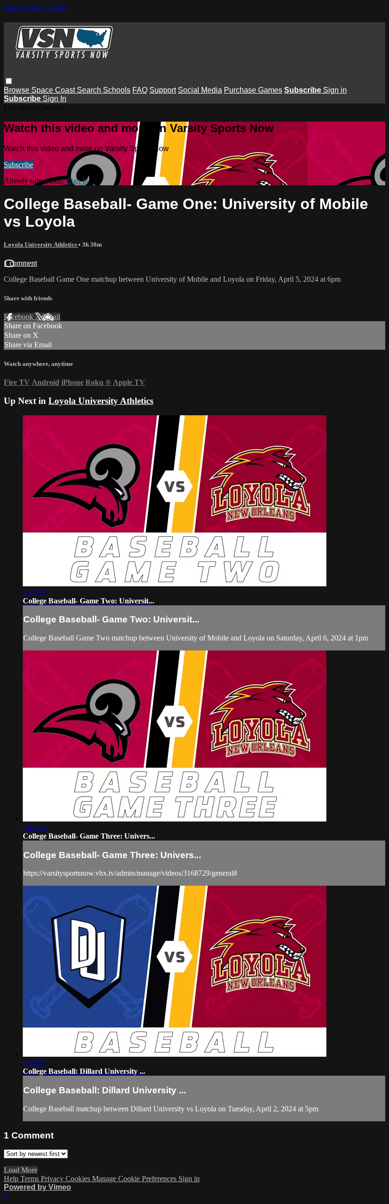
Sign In (54, 99)
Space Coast (54, 90)
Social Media (200, 90)
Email (51, 317)
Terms (30, 1179)
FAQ (140, 90)
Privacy (53, 1179)
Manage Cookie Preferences (135, 1179)
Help (12, 1179)
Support (162, 90)
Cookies (78, 1179)
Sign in (335, 90)
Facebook (19, 317)
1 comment (20, 263)
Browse (17, 90)
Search (90, 90)
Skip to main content (34, 8)
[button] (9, 81)
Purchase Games (253, 90)
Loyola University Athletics (41, 244)
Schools (116, 90)
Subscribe (18, 165)
